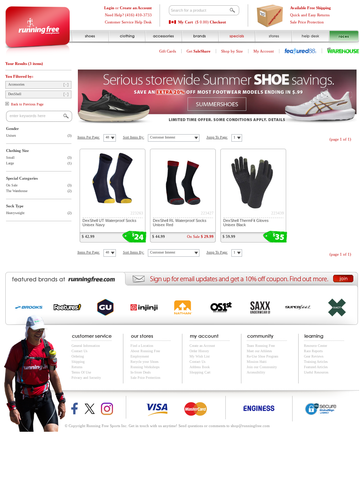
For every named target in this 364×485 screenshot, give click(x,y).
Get (198, 51)
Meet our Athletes (259, 351)
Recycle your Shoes (144, 362)
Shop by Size (232, 51)
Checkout (218, 22)
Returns (76, 367)
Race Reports (313, 351)
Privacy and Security (86, 378)
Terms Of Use (81, 372)
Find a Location (141, 346)
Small (10, 157)
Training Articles (316, 362)
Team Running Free (261, 346)
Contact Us (79, 351)
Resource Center (315, 346)
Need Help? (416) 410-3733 (128, 15)
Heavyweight (15, 213)
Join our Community (262, 367)
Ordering (77, 356)
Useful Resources (316, 372)
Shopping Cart (199, 372)
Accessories (16, 84)
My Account (263, 51)
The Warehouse (16, 191)
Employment (139, 356)
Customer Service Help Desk (128, 22)
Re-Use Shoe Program (262, 356)
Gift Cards (167, 51)
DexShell (14, 94)
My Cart (185, 22)
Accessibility (256, 372)
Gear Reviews (313, 356)
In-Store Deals (140, 372)
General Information (85, 346)
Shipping (78, 362)
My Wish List (199, 356)
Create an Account (202, 346)
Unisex (11, 135)
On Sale (11, 185)
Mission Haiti (257, 362)
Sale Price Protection (307, 22)
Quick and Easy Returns (310, 15)
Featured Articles (316, 367)
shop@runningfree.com (250, 426)
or (128, 8)
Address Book (199, 367)
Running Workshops (145, 367)
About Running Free (145, 351)
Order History (199, 351)
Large (10, 163)
